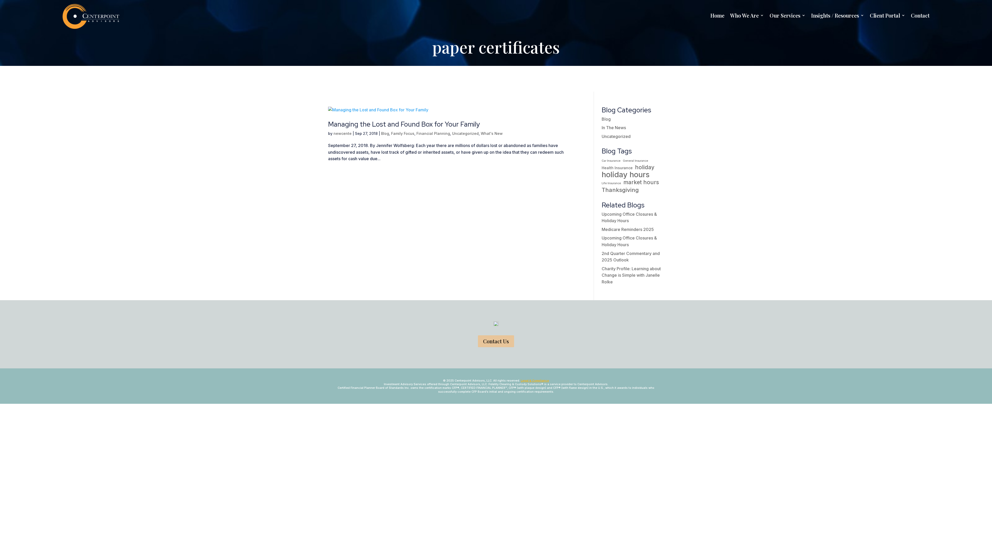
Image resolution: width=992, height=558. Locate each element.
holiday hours (626, 174)
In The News (614, 127)
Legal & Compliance (535, 380)
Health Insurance (617, 168)
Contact (920, 15)
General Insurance (635, 160)
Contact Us (496, 341)
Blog (385, 133)
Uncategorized (465, 133)
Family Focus (402, 133)
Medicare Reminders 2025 (628, 229)
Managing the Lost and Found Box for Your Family (404, 124)
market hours (641, 182)
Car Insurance (611, 160)
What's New (492, 133)
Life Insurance (611, 183)
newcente (343, 133)
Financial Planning (433, 133)
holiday (644, 167)
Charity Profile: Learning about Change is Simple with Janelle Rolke (631, 275)
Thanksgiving (620, 190)
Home (717, 15)
